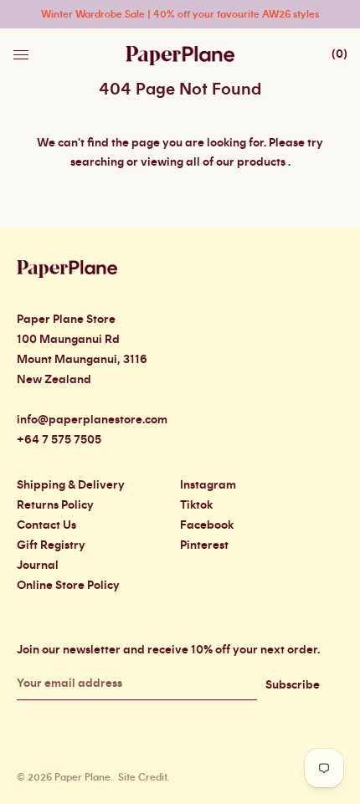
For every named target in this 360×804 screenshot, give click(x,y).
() (339, 54)
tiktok (196, 505)
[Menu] (22, 50)
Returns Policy (55, 505)
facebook (207, 525)
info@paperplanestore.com (92, 420)
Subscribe (292, 685)
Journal (38, 565)
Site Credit (142, 777)
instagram (208, 485)
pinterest (204, 545)
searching (97, 162)
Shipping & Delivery (71, 485)
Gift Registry (51, 545)
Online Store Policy (68, 585)
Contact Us (46, 525)
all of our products (235, 162)
